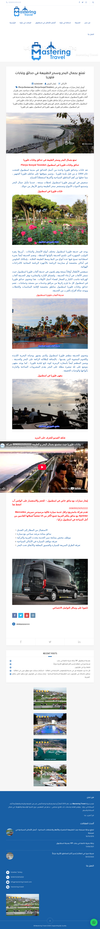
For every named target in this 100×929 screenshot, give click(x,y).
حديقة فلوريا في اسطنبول (48, 97)
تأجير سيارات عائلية (43, 90)
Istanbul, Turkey (16, 872)
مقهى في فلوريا (27, 107)
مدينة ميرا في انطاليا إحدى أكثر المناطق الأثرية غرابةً (72, 664)
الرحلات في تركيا (25, 23)
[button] (94, 922)
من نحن (87, 23)
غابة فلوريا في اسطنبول (69, 103)
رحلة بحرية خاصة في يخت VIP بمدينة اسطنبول (73, 661)
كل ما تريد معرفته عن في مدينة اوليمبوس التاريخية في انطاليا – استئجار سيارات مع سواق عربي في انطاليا (52, 671)
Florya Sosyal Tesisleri (44, 87)
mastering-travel (17, 887)
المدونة (77, 23)
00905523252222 (78, 508)
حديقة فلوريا (64, 97)
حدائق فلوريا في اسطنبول (54, 93)
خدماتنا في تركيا (65, 23)
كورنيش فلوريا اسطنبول (44, 103)
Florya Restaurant (26, 87)
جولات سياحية (29, 90)
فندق (57, 103)
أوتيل (82, 87)
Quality (64, 926)
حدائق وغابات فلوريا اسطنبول (31, 93)
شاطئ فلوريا (53, 100)
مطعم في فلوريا (61, 107)
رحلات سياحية (31, 97)
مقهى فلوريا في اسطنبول (44, 107)
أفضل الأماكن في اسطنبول (45, 23)
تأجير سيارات (73, 90)
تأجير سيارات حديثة (59, 90)
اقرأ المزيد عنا (89, 816)
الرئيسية (13, 23)
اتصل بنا (91, 34)
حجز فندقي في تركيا (73, 93)
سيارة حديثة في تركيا (67, 100)
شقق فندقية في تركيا (38, 100)
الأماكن (64, 83)
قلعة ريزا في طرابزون (82, 667)
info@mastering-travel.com (21, 882)
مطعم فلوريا (29, 103)
